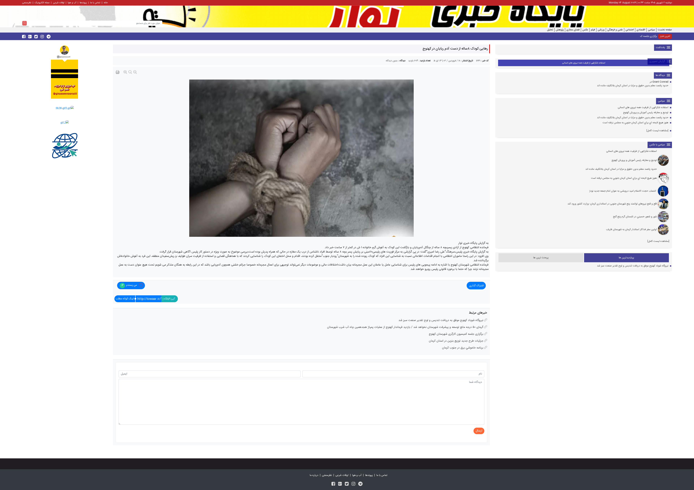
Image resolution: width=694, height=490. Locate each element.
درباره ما (314, 475)
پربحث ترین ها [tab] (541, 258)
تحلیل (550, 30)
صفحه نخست (665, 30)
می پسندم (129, 285)
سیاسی (651, 30)
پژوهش (560, 30)
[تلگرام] (360, 484)
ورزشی (601, 30)
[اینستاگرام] (353, 484)
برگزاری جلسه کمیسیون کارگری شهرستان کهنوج (633, 36)
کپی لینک (169, 298)
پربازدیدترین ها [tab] (626, 258)
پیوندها (83, 3)
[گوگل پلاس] (340, 484)
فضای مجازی (573, 30)
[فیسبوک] (333, 484)
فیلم (593, 30)
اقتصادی (641, 30)
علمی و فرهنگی (615, 30)
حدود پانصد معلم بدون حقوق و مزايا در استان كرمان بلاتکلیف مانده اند (632, 86)
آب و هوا (72, 3)
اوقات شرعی (58, 3)
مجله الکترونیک (42, 3)
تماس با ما (95, 3)
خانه (106, 3)
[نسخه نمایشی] (117, 73)
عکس (585, 30)
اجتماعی (630, 30)
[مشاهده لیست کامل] (657, 131)
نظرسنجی (26, 3)
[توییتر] (347, 484)
